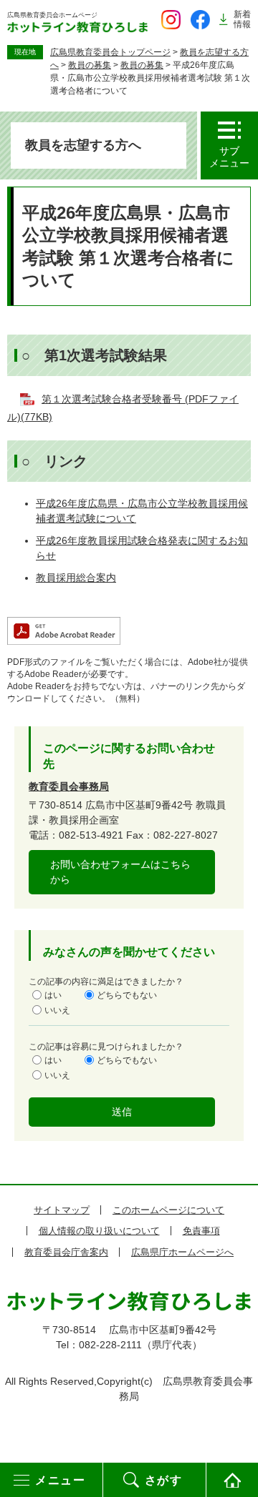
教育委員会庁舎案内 (66, 1252)
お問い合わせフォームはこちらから (120, 872)
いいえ (57, 1009)
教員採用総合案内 (76, 577)
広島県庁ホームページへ (182, 1252)
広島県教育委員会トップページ (110, 52)
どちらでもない (127, 994)
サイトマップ (62, 1210)
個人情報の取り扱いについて (99, 1230)
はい (53, 994)
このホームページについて (168, 1210)
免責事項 (201, 1230)
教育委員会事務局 (69, 786)
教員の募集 (89, 65)
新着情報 (242, 19)
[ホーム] (232, 1480)
